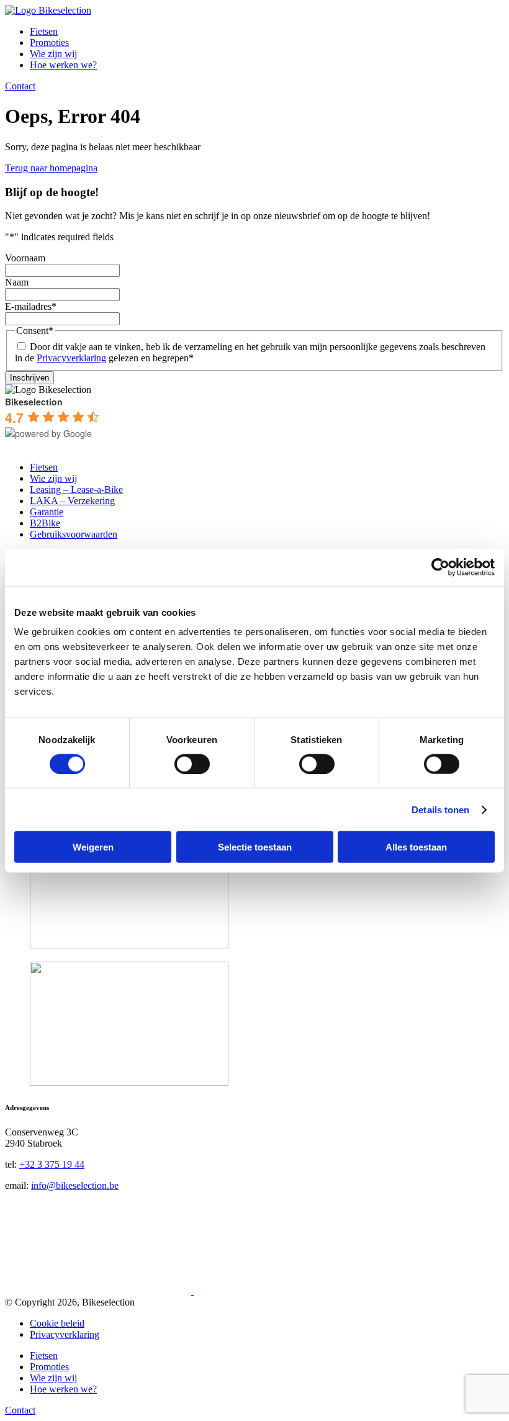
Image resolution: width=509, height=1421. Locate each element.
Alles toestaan (416, 847)
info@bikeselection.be (75, 1185)
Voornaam (25, 258)
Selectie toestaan (255, 847)
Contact (20, 86)
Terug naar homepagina (51, 168)
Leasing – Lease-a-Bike (76, 489)
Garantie (46, 512)
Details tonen (440, 809)
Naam (17, 282)
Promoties (49, 42)
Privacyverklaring (71, 358)
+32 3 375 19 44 (51, 1164)
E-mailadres (30, 306)
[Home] (48, 10)
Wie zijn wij (53, 53)
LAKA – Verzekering (72, 500)
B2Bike (45, 523)
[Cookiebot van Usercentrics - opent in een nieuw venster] (440, 566)
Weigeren (93, 847)
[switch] (192, 764)
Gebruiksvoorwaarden (73, 534)
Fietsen (44, 31)
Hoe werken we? (63, 65)
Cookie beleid (57, 1323)
